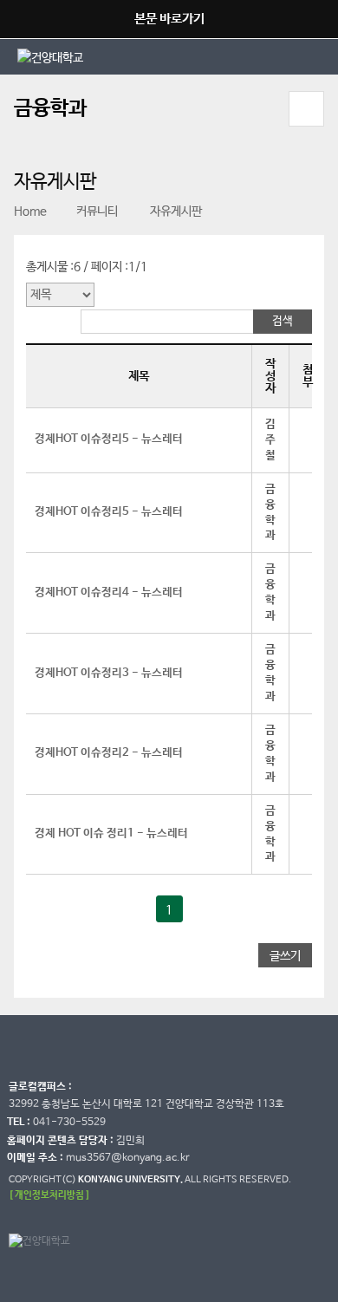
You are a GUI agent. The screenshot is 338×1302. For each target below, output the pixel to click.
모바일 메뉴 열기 (306, 109)
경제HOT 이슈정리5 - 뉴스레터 (109, 439)
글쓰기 (285, 956)
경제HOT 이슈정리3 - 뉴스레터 (109, 673)
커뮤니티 (97, 211)
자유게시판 (174, 211)
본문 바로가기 (169, 18)
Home (30, 211)
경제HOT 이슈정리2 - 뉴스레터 (109, 752)
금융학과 (50, 108)
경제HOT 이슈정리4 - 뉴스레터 (109, 592)
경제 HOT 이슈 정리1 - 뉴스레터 (111, 833)
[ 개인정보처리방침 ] (49, 1195)
